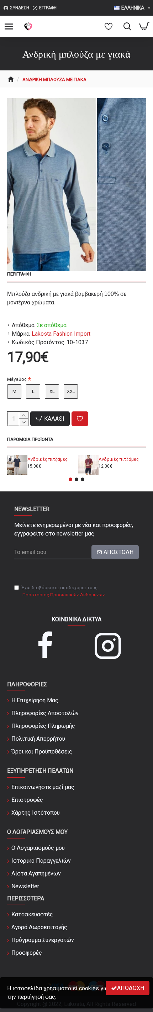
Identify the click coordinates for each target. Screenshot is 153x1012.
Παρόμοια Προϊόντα (30, 439)
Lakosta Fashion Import (61, 333)
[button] (70, 479)
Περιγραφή (19, 274)
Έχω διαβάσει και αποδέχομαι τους (63, 591)
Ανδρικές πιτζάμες (47, 459)
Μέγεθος (17, 379)
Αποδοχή (130, 988)
